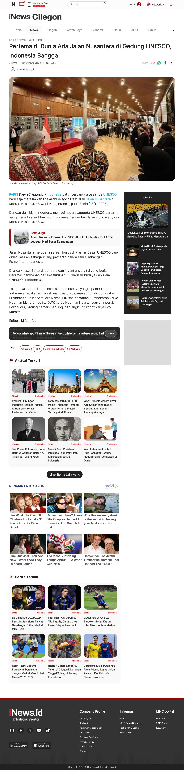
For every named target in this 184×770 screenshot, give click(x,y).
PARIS (13, 194)
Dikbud (151, 30)
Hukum (116, 30)
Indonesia (54, 194)
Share (144, 62)
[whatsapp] (159, 63)
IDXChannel (162, 727)
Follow (111, 333)
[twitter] (172, 63)
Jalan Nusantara (98, 199)
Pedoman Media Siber (91, 727)
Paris (37, 348)
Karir (122, 718)
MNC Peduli (126, 732)
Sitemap (84, 751)
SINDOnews (162, 723)
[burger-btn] (172, 4)
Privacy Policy (87, 741)
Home (17, 30)
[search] (104, 4)
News (34, 30)
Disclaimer (85, 732)
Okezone (160, 718)
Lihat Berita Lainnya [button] (63, 474)
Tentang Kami (86, 718)
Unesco (25, 348)
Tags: (12, 347)
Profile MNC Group (129, 727)
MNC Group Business (130, 723)
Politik (134, 30)
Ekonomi (97, 30)
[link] (152, 63)
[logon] (12, 4)
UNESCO (110, 194)
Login (132, 4)
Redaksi (84, 723)
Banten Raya (73, 30)
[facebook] (165, 63)
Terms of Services (89, 737)
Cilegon (51, 30)
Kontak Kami (86, 746)
